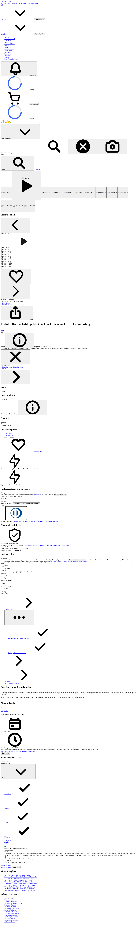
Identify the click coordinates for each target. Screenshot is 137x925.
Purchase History (9, 44)
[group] (68, 250)
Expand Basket (33, 104)
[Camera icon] (112, 146)
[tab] (68, 547)
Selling (6, 45)
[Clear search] (83, 146)
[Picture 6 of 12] (90, 192)
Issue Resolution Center (11, 59)
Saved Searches (9, 49)
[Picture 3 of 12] (57, 192)
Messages (7, 55)
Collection (21, 3)
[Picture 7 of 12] (101, 192)
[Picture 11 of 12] (18, 206)
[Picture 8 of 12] (112, 192)
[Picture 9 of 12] (122, 192)
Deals (25, 3)
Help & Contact (36, 3)
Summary (7, 37)
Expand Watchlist (39, 19)
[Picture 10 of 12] (6, 206)
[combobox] (20, 153)
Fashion (29, 3)
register (15, 3)
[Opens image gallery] (1, 268)
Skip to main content (7, 1)
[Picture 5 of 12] (79, 192)
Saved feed (7, 47)
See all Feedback (6, 865)
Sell (2, 5)
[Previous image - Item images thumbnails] (15, 225)
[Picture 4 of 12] (68, 192)
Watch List (7, 42)
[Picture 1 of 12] (6, 192)
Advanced (37, 169)
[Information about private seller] (19, 340)
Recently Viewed (9, 39)
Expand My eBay (39, 34)
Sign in (9, 3)
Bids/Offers (7, 40)
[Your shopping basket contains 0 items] (15, 104)
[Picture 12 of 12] (29, 206)
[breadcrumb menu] (19, 617)
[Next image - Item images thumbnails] (15, 291)
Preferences (7, 54)
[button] (17, 163)
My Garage (7, 52)
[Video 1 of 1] (26, 185)
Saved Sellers (8, 50)
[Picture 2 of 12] (46, 192)
